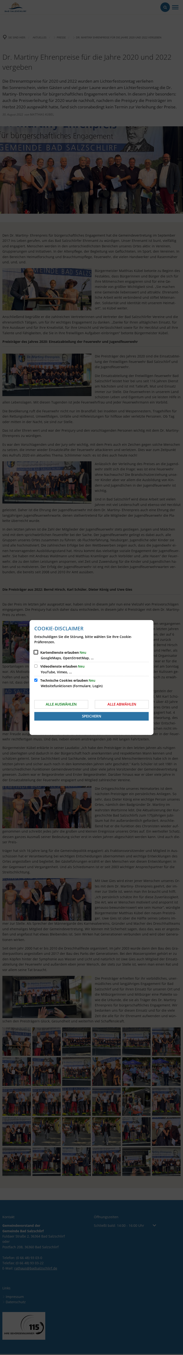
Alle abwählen (121, 704)
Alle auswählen (61, 704)
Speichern (91, 716)
